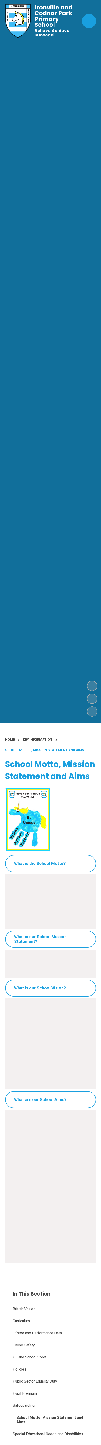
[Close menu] (89, 21)
